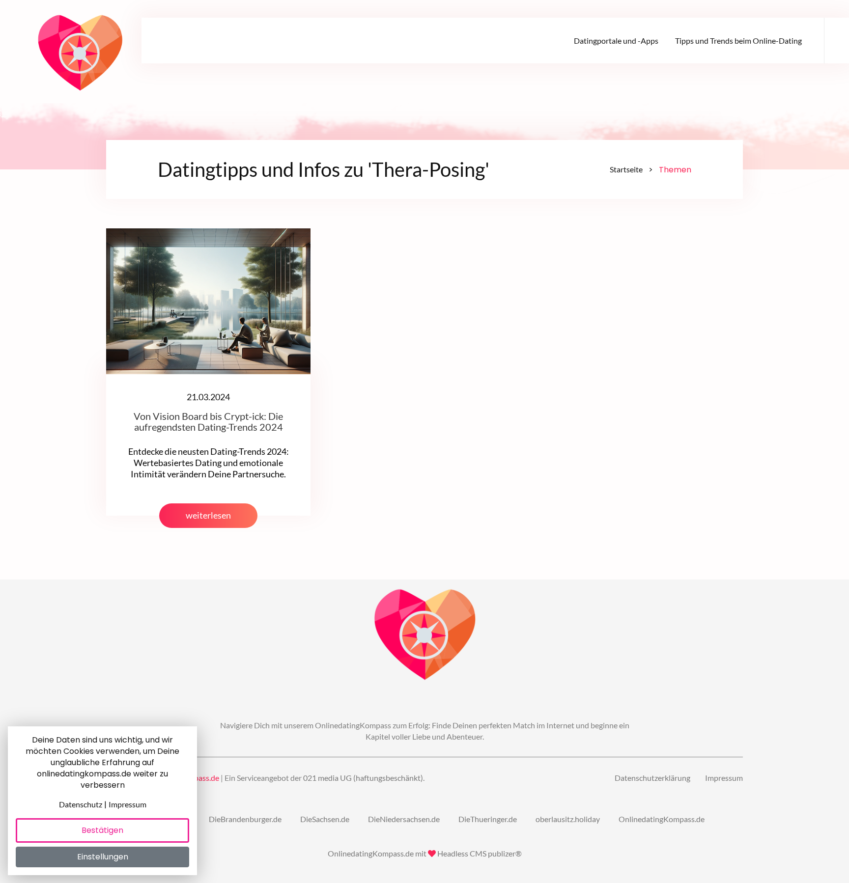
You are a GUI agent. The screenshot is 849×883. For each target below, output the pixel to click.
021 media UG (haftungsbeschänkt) (363, 777)
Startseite (626, 169)
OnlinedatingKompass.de (662, 819)
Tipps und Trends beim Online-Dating (738, 40)
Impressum (724, 777)
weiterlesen (208, 515)
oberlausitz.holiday (568, 819)
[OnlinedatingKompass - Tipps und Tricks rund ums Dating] (425, 635)
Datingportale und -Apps (616, 40)
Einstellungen (102, 856)
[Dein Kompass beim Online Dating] (80, 49)
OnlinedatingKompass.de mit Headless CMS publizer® (425, 853)
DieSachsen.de (324, 819)
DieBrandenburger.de (245, 819)
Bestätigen (102, 830)
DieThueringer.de (487, 819)
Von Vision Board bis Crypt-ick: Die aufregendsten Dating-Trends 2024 (208, 421)
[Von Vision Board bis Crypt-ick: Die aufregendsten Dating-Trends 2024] (208, 300)
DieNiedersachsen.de (404, 819)
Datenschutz (80, 804)
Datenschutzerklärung (652, 777)
